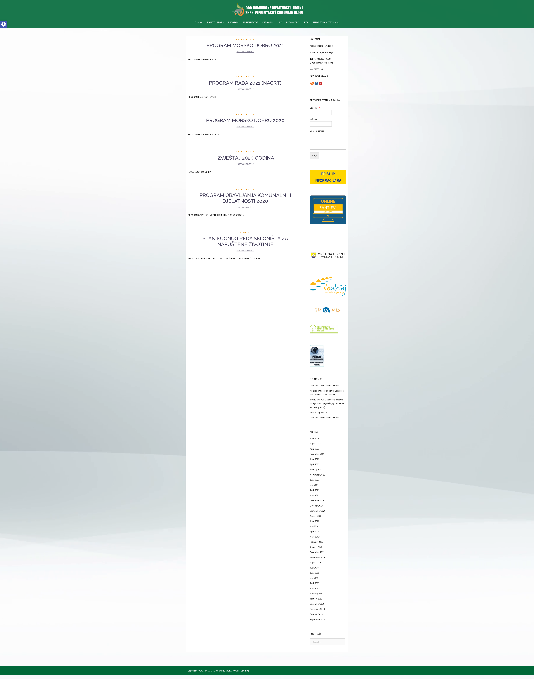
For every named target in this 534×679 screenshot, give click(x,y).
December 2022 (317, 454)
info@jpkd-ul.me (325, 62)
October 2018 (316, 614)
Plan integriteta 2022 (320, 412)
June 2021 (314, 479)
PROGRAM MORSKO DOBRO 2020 (245, 120)
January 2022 (316, 469)
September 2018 (317, 619)
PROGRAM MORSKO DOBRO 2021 (245, 45)
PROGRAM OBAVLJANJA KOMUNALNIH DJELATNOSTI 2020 (245, 198)
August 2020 (315, 516)
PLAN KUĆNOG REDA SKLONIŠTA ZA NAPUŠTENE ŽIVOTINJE (245, 241)
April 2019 (314, 583)
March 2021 (315, 495)
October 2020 (316, 505)
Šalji (314, 155)
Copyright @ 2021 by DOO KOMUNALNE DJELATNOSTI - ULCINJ (218, 670)
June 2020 (314, 521)
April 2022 (314, 464)
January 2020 (316, 547)
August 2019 (315, 562)
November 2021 (317, 474)
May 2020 (314, 526)
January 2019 (316, 598)
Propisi (245, 232)
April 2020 (314, 531)
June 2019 (314, 572)
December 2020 (317, 500)
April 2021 (314, 490)
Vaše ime (315, 107)
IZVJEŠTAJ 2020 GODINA (245, 158)
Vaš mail (314, 119)
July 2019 (314, 567)
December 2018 (317, 603)
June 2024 (314, 438)
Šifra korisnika (317, 130)
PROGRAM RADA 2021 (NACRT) (245, 83)
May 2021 (314, 485)
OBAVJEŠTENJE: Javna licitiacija (325, 385)
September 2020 (317, 510)
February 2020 (316, 541)
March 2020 (315, 536)
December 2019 (317, 552)
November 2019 (317, 557)
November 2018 (317, 609)
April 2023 (314, 448)
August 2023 (315, 443)
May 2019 (314, 578)
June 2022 (314, 459)
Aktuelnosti (245, 39)
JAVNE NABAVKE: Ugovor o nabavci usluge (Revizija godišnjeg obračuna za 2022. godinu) (327, 403)
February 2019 (316, 593)
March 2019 (315, 588)
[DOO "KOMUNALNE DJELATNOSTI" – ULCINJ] (267, 10)
